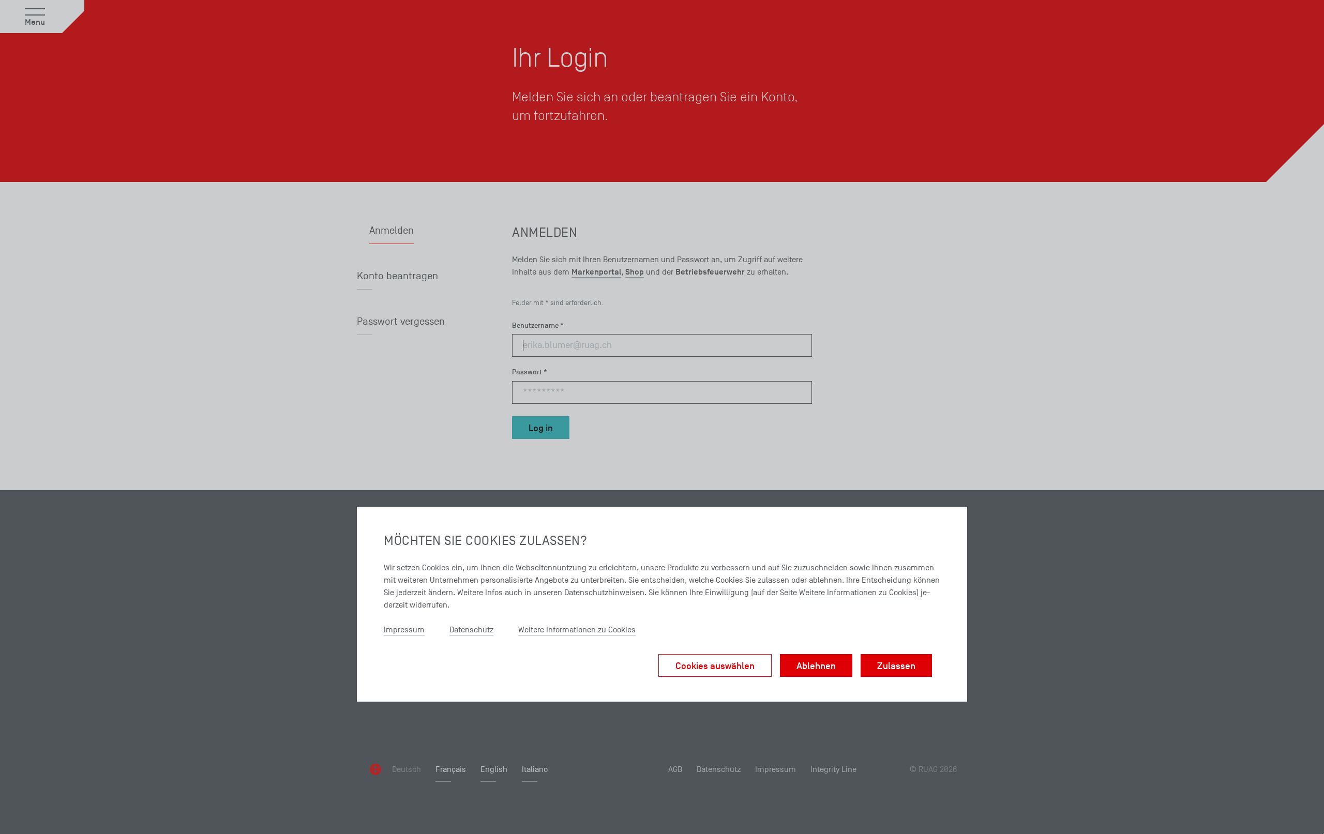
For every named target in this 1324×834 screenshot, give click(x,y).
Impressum (404, 629)
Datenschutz (471, 629)
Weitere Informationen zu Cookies (857, 592)
